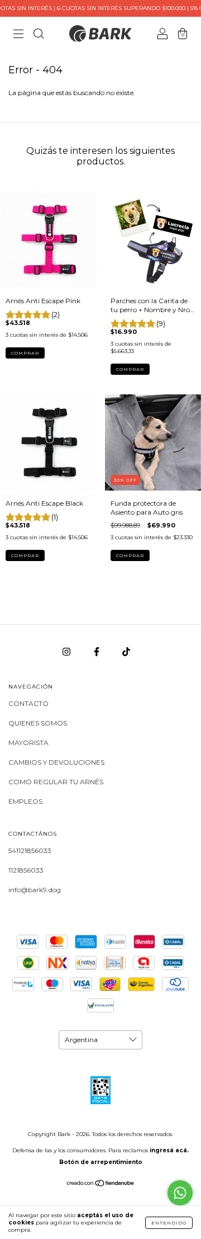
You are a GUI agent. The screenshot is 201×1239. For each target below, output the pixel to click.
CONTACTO (28, 703)
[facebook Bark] (97, 651)
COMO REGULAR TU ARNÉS (55, 782)
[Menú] (18, 35)
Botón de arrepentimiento (100, 1162)
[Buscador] (38, 35)
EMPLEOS (25, 801)
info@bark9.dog (34, 889)
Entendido (168, 1223)
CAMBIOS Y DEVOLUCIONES (56, 762)
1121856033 (26, 870)
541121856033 (29, 850)
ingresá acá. (169, 1150)
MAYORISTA (28, 742)
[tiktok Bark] (126, 651)
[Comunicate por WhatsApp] (180, 1192)
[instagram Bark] (67, 651)
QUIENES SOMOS (37, 723)
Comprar (25, 353)
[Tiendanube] (101, 1184)
